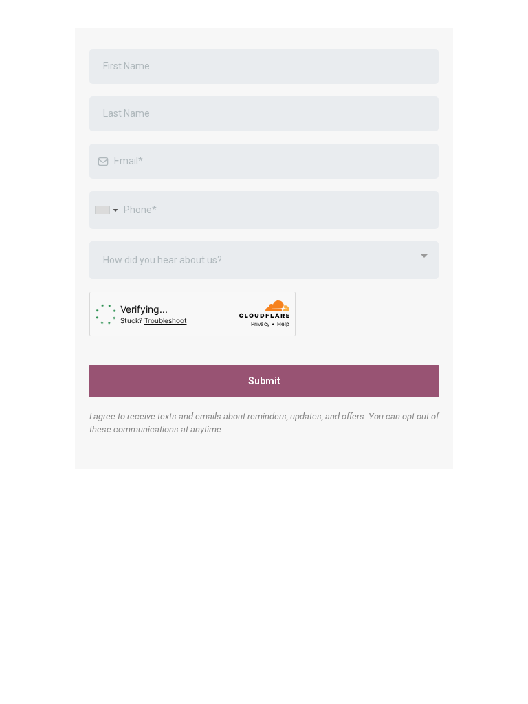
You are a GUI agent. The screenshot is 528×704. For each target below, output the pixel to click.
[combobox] (106, 210)
